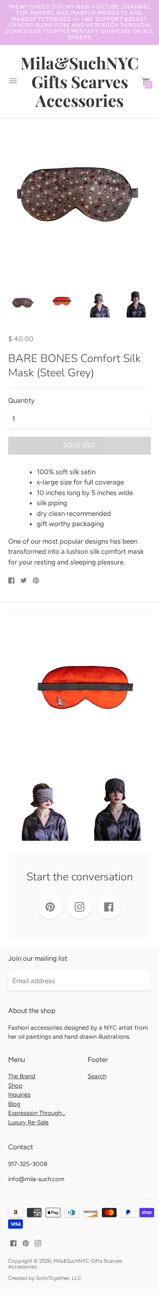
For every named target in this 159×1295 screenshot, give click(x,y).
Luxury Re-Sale (28, 1122)
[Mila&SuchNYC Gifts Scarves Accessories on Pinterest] (25, 1243)
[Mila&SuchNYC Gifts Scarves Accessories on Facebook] (13, 1243)
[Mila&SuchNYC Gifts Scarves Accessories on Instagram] (38, 1243)
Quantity (21, 400)
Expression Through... (36, 1113)
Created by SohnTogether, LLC (44, 1278)
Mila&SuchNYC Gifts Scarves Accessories (65, 1264)
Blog (14, 1104)
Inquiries (19, 1094)
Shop (15, 1085)
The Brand (21, 1076)
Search (97, 1076)
